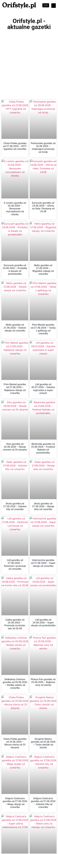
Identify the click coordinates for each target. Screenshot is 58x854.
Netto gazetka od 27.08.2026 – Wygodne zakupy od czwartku (43, 269)
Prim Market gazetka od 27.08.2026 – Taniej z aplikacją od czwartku (43, 329)
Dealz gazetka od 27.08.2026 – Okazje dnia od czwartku (43, 506)
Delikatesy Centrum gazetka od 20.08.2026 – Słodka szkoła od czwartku (15, 683)
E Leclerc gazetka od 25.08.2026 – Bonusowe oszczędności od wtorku (15, 208)
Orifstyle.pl (19, 5)
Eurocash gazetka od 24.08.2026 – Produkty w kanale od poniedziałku (15, 269)
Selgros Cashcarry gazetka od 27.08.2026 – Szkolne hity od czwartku (43, 803)
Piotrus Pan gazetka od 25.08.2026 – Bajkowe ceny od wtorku (43, 682)
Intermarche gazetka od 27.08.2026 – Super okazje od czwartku (43, 563)
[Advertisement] (29, 62)
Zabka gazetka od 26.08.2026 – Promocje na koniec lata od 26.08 (14, 624)
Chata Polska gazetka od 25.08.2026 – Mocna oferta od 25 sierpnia (14, 743)
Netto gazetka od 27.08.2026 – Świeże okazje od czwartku (15, 327)
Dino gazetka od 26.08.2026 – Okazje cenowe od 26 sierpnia (15, 447)
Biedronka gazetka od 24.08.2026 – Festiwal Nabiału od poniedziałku (43, 448)
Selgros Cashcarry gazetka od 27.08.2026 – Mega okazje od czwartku (15, 803)
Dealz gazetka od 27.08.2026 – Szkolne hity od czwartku (15, 506)
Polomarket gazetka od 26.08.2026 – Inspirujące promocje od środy (43, 147)
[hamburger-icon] (45, 5)
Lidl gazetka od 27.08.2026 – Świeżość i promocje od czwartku (15, 564)
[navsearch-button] (53, 5)
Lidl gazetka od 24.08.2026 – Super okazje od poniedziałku (43, 622)
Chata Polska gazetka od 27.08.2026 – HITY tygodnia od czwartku (15, 146)
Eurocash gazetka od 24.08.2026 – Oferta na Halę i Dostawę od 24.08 (43, 207)
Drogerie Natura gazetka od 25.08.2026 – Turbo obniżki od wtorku (43, 743)
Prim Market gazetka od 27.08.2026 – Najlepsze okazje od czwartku (15, 389)
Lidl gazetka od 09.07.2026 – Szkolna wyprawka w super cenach (43, 389)
